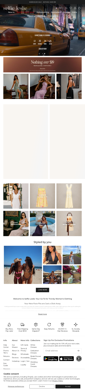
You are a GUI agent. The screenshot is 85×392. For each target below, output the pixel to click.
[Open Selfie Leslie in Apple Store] (66, 358)
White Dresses (33, 346)
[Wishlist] (70, 8)
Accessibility (25, 358)
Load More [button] (42, 290)
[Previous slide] (3, 30)
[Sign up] (78, 350)
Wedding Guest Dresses (34, 364)
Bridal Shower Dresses (35, 357)
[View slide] (42, 64)
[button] (23, 265)
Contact (6, 360)
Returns (6, 356)
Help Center (6, 346)
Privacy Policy (57, 381)
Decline (42, 386)
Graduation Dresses (34, 352)
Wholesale (25, 354)
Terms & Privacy (24, 350)
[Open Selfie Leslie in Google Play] (51, 358)
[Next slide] (81, 30)
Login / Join (25, 361)
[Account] (75, 8)
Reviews (15, 358)
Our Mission (15, 346)
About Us (15, 351)
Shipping (6, 369)
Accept (68, 386)
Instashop (16, 361)
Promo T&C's (6, 352)
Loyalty (23, 365)
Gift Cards (24, 345)
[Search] (66, 8)
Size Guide (5, 364)
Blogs (14, 354)
